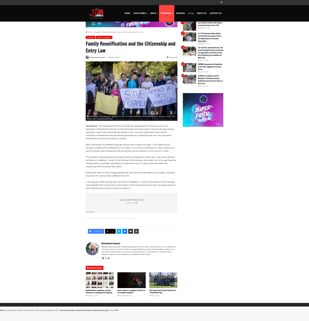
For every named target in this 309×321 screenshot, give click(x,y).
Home (127, 13)
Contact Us (216, 13)
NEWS (153, 13)
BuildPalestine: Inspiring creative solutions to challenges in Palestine (99, 291)
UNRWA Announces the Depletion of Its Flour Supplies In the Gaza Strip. (210, 67)
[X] (105, 258)
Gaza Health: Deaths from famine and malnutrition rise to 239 (210, 24)
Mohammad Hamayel (97, 57)
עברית (191, 13)
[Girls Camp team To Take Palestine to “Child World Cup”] (163, 280)
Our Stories (139, 13)
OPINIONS (180, 13)
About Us (201, 13)
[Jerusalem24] (97, 13)
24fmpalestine (90, 218)
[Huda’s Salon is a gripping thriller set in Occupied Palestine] (131, 280)
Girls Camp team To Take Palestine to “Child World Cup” (162, 291)
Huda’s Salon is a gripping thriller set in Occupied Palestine (131, 291)
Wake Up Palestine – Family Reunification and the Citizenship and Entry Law (116, 218)
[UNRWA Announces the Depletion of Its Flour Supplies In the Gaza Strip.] (189, 67)
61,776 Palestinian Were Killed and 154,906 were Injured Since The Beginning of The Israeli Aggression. (209, 37)
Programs (166, 13)
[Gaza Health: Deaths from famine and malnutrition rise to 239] (189, 26)
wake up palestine (104, 37)
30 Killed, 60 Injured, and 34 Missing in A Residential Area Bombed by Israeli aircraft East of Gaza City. (210, 80)
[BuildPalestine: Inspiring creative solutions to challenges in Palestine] (100, 280)
